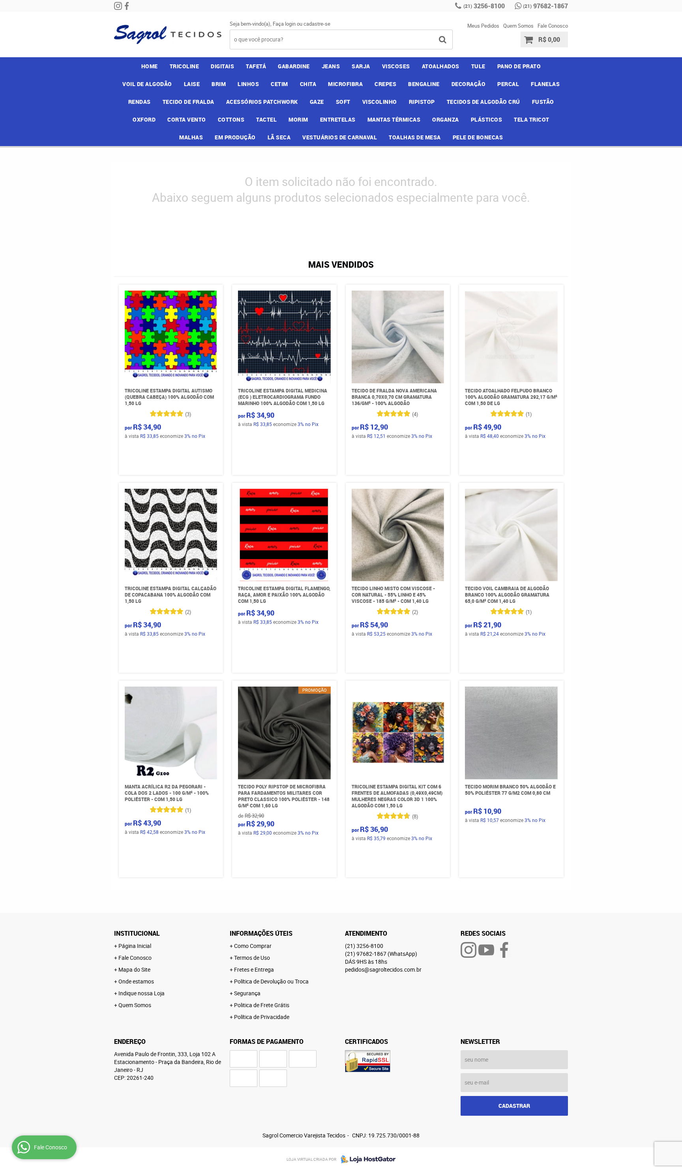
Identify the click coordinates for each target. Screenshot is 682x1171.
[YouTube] (486, 950)
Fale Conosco (553, 25)
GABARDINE (294, 66)
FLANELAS (545, 84)
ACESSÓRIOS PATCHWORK (262, 101)
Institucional (137, 933)
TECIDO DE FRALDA (188, 101)
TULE (478, 66)
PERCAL (508, 84)
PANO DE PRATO (519, 66)
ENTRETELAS (338, 119)
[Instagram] (118, 6)
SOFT (343, 101)
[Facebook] (127, 6)
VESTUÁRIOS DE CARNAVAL (339, 137)
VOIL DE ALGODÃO (147, 84)
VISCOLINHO (379, 101)
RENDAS (139, 101)
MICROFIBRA (345, 84)
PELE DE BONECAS (478, 137)
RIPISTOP (422, 101)
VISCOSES (396, 66)
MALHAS (191, 137)
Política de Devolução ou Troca (271, 981)
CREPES (385, 84)
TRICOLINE (184, 66)
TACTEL (266, 119)
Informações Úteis (261, 933)
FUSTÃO (543, 101)
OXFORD (144, 119)
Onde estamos (136, 981)
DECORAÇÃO (469, 84)
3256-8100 (484, 6)
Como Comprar (253, 946)
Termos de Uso (252, 957)
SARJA (361, 66)
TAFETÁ (256, 66)
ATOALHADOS (440, 66)
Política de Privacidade (261, 1017)
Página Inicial (134, 946)
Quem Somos (518, 25)
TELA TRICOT (531, 119)
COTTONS (231, 119)
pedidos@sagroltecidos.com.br (383, 969)
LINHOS (248, 84)
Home (149, 66)
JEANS (331, 66)
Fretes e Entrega (254, 969)
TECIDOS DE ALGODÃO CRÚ (483, 101)
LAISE (192, 84)
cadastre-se (317, 23)
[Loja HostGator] (365, 1159)
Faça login (284, 23)
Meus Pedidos (483, 25)
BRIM (219, 84)
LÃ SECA (279, 137)
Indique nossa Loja (141, 993)
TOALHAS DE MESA (415, 137)
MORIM (298, 119)
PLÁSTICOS (486, 119)
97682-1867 (545, 6)
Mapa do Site (134, 969)
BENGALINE (424, 84)
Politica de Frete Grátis (261, 1005)
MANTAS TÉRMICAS (394, 119)
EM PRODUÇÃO (235, 137)
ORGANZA (445, 119)
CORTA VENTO (186, 119)
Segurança (247, 993)
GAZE (317, 101)
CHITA (308, 84)
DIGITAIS (222, 66)
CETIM (279, 84)
